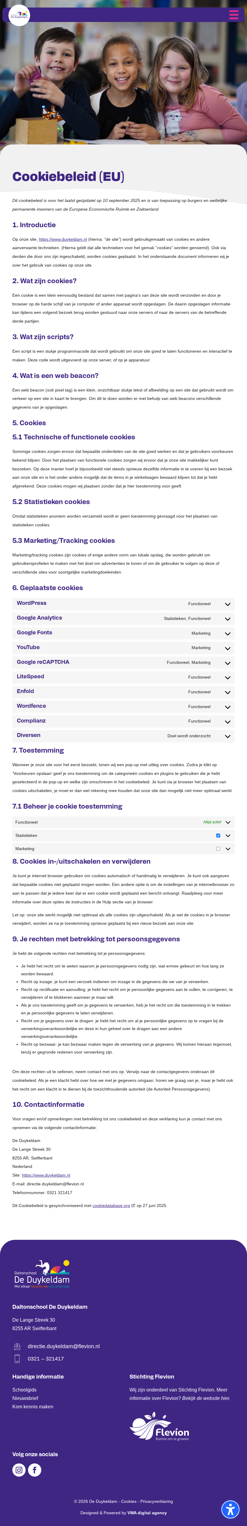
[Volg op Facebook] (34, 1470)
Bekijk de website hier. (206, 1398)
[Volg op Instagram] (19, 1470)
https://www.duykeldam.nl (63, 239)
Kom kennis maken (32, 1406)
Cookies (128, 1501)
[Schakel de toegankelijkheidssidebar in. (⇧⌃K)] (230, 1509)
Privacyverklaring (156, 1501)
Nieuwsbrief (25, 1398)
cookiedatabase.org (111, 1205)
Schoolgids (24, 1389)
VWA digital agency (147, 1512)
